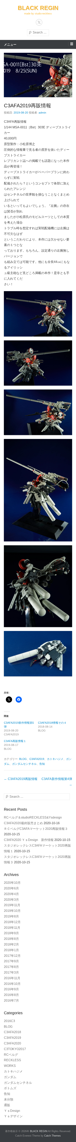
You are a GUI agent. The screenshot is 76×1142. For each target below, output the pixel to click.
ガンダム (10, 1077)
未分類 (8, 1099)
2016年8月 (11, 995)
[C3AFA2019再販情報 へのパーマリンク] (38, 75)
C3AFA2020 (12, 1043)
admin (42, 112)
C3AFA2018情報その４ (52, 722)
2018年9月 (11, 933)
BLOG (23, 758)
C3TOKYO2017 (15, 1049)
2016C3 (9, 1021)
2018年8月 (11, 938)
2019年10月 (12, 910)
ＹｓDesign (13, 1110)
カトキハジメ (55, 758)
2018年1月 (11, 950)
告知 (42, 763)
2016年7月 (11, 1000)
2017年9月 (11, 961)
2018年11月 (12, 927)
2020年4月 (11, 894)
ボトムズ (10, 1088)
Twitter (39, 22)
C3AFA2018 (12, 1032)
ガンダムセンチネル (24, 763)
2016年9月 (11, 989)
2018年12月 (12, 922)
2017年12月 (12, 955)
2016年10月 (12, 983)
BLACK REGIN (38, 8)
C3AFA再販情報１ (15, 741)
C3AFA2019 (36, 758)
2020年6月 (11, 888)
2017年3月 (11, 972)
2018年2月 (11, 944)
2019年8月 (11, 916)
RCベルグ (11, 1054)
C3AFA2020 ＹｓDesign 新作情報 (29, 840)
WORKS (10, 1065)
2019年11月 (12, 905)
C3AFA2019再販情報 (27, 105)
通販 (7, 1105)
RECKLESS (12, 1060)
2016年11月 (12, 978)
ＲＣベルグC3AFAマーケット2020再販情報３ (36, 828)
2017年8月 (11, 966)
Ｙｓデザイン (13, 1116)
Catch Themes (52, 1135)
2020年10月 (12, 882)
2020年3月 (11, 899)
